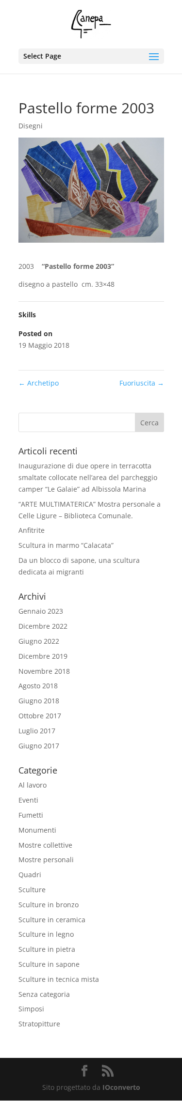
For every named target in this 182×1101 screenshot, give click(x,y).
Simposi (31, 1008)
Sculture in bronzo (48, 904)
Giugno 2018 (38, 700)
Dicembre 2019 (42, 656)
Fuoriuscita (141, 383)
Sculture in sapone (49, 964)
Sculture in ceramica (51, 919)
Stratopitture (39, 1023)
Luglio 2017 (36, 730)
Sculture (32, 889)
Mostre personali (46, 859)
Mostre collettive (45, 845)
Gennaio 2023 (40, 611)
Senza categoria (44, 994)
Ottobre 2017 (39, 715)
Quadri (29, 874)
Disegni (30, 125)
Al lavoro (32, 785)
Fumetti (30, 815)
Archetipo (38, 383)
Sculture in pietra (46, 949)
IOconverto (121, 1087)
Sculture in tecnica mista (58, 979)
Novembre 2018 (44, 671)
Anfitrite (31, 530)
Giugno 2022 (38, 641)
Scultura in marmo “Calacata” (66, 545)
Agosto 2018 (38, 685)
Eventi (28, 800)
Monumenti (37, 830)
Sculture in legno (46, 934)
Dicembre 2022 (42, 626)
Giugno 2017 (38, 745)
